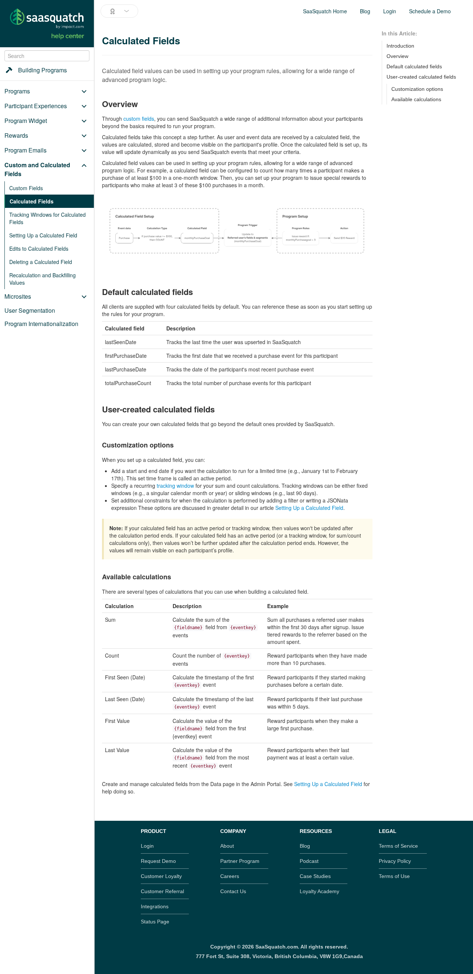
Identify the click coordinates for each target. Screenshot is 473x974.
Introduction (400, 46)
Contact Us (233, 891)
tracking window (175, 485)
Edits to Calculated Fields (38, 248)
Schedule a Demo (430, 11)
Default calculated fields (414, 66)
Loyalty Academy (319, 891)
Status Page (155, 922)
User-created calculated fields (421, 77)
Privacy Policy (395, 861)
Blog (365, 11)
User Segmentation (29, 310)
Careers (229, 876)
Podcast (309, 861)
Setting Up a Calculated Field (43, 235)
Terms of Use (394, 876)
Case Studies (315, 876)
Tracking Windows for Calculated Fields (47, 218)
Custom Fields (26, 188)
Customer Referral (162, 891)
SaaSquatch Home (325, 11)
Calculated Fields (32, 201)
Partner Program (239, 861)
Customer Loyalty (161, 876)
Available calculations (416, 99)
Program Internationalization (41, 323)
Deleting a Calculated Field (40, 261)
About (227, 846)
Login (389, 11)
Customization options (417, 89)
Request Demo (158, 861)
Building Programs (42, 70)
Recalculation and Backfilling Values (42, 278)
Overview (397, 56)
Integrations (155, 906)
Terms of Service (398, 846)
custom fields (138, 118)
